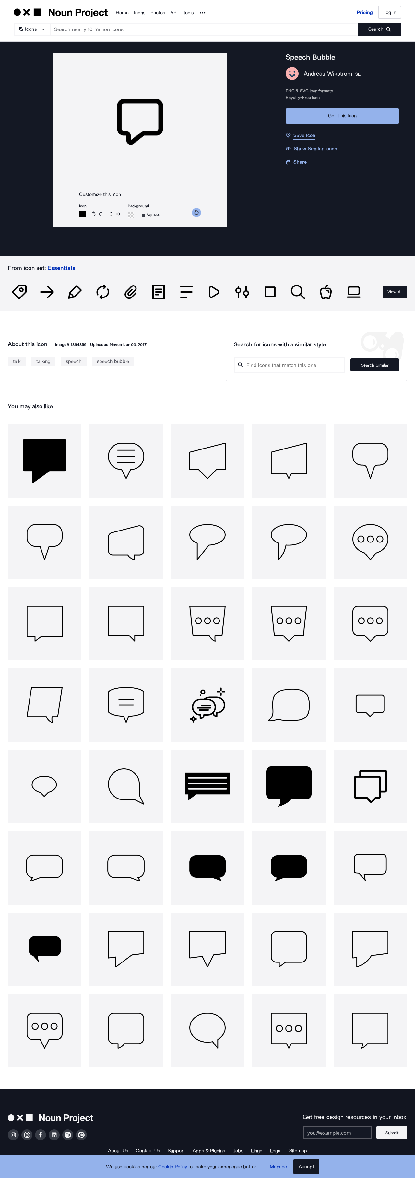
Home (122, 13)
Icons (139, 13)
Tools (188, 13)
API (174, 13)
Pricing (365, 12)
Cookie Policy (172, 1167)
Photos (157, 13)
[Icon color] (82, 213)
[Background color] (131, 214)
